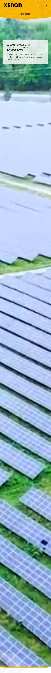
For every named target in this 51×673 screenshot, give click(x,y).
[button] (46, 5)
